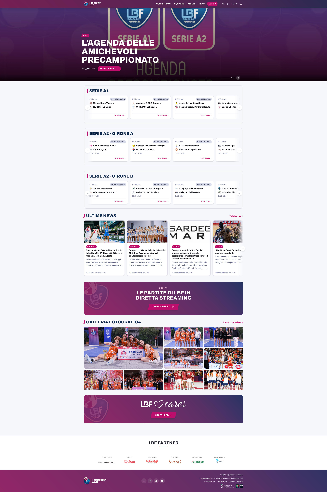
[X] (156, 480)
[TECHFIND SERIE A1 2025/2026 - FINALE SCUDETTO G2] (183, 380)
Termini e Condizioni (236, 482)
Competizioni (163, 4)
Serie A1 (99, 91)
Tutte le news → (236, 216)
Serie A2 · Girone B (111, 176)
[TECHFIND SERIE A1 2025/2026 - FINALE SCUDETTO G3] (183, 358)
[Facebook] (144, 480)
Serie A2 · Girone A (111, 133)
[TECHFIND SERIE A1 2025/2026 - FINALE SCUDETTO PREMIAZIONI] (103, 380)
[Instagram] (150, 480)
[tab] (98, 78)
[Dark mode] (228, 4)
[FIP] (227, 486)
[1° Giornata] (107, 107)
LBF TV (212, 4)
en (236, 4)
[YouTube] (162, 480)
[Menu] (241, 4)
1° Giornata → (120, 115)
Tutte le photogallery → (233, 322)
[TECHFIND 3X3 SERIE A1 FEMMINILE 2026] (123, 348)
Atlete (191, 4)
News (202, 4)
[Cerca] (223, 4)
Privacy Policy (209, 482)
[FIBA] (239, 486)
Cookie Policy (222, 482)
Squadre (179, 4)
